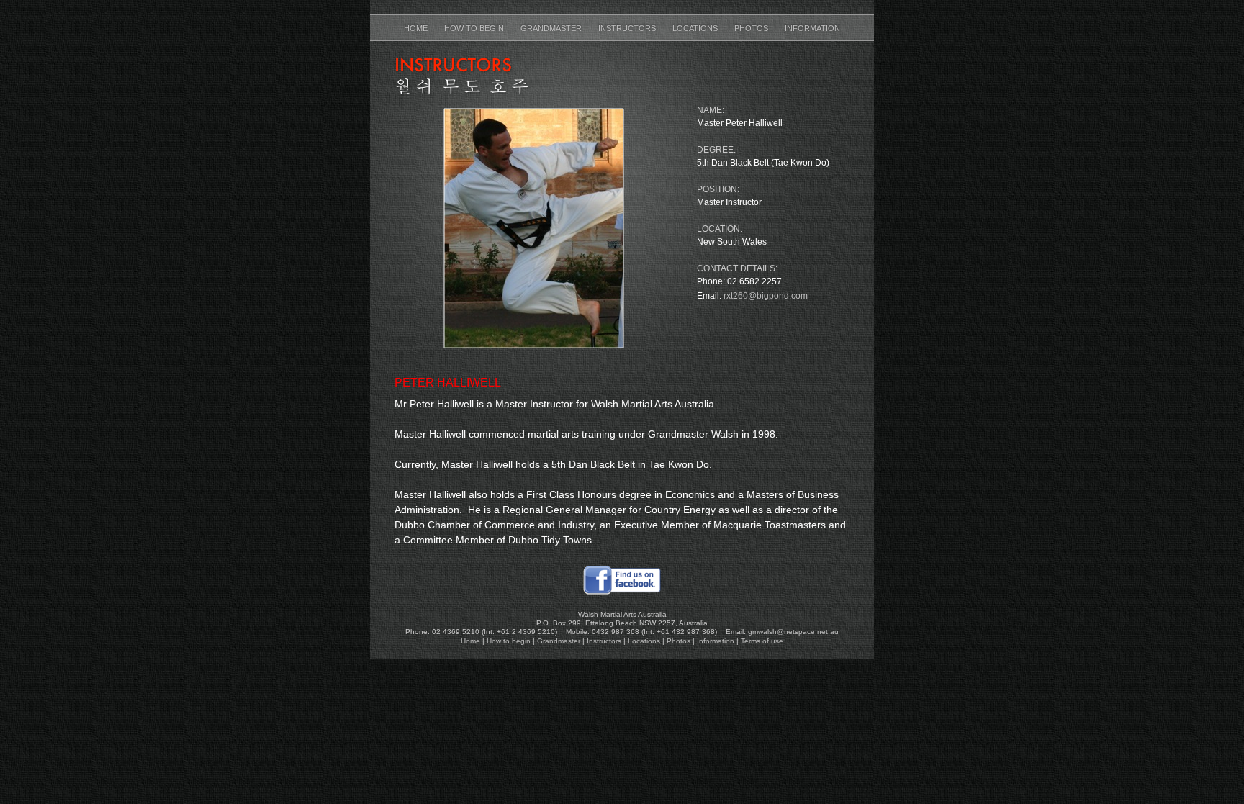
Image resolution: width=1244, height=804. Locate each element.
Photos (752, 28)
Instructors (628, 28)
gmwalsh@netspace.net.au (793, 632)
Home (417, 28)
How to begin (475, 28)
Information (812, 28)
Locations (696, 28)
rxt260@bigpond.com (766, 296)
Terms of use (762, 641)
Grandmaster (552, 28)
